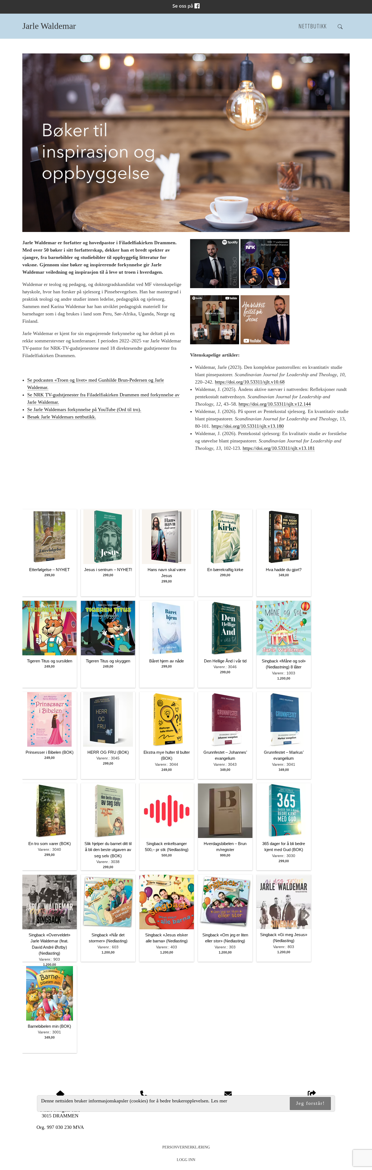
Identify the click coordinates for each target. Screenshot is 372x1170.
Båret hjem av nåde (166, 661)
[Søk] (340, 27)
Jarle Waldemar (49, 26)
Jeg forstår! (310, 1103)
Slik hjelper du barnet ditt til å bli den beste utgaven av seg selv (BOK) (108, 849)
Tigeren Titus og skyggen (108, 661)
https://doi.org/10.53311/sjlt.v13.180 (248, 426)
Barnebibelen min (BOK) (49, 1026)
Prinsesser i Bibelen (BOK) (50, 752)
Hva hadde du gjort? (283, 569)
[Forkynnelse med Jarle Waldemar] (264, 342)
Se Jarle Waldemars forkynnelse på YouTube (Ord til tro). (84, 409)
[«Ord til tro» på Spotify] (214, 286)
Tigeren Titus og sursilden (49, 661)
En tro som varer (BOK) (49, 843)
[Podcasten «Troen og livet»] (214, 342)
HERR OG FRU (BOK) (108, 752)
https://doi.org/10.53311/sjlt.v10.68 (250, 382)
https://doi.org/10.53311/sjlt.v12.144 (275, 404)
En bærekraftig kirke (225, 569)
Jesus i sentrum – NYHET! (108, 569)
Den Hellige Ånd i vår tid (225, 661)
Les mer (219, 1101)
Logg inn (186, 1159)
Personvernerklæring (186, 1147)
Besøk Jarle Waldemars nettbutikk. (61, 417)
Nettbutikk (312, 26)
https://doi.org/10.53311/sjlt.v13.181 (279, 448)
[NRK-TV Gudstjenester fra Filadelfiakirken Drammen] (264, 286)
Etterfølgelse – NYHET (49, 569)
